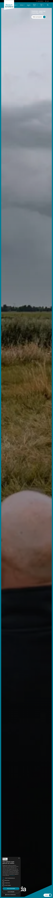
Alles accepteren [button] (11, 888)
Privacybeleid (11, 875)
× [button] (18, 858)
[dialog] (11, 877)
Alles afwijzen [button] (11, 891)
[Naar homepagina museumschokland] (9, 5)
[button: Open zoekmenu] (47, 5)
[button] (11, 894)
